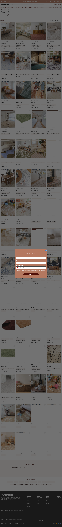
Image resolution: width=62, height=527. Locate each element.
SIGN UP (31, 274)
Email (17, 255)
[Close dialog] (46, 250)
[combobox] (18, 268)
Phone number (19, 265)
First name (18, 260)
